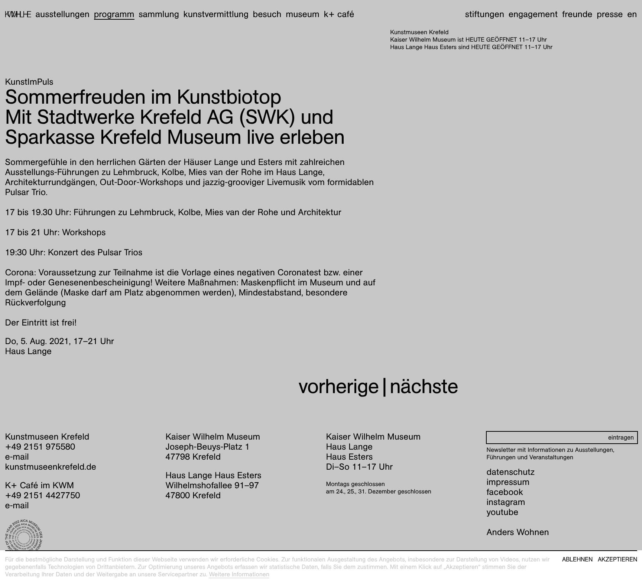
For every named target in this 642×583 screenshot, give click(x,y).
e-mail (17, 456)
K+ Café (339, 14)
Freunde (577, 14)
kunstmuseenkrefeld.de (50, 466)
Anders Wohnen (518, 532)
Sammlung (159, 14)
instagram (506, 502)
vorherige (338, 386)
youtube (503, 512)
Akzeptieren (617, 559)
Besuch (267, 14)
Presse (610, 14)
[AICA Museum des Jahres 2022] (80, 538)
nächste (424, 386)
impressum (508, 482)
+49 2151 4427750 (42, 495)
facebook (505, 492)
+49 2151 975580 (40, 446)
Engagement (533, 14)
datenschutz (511, 471)
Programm (114, 14)
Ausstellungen (62, 14)
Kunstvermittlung (216, 14)
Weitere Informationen (239, 574)
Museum (303, 14)
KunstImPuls (29, 81)
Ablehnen (577, 559)
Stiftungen (484, 14)
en (632, 14)
